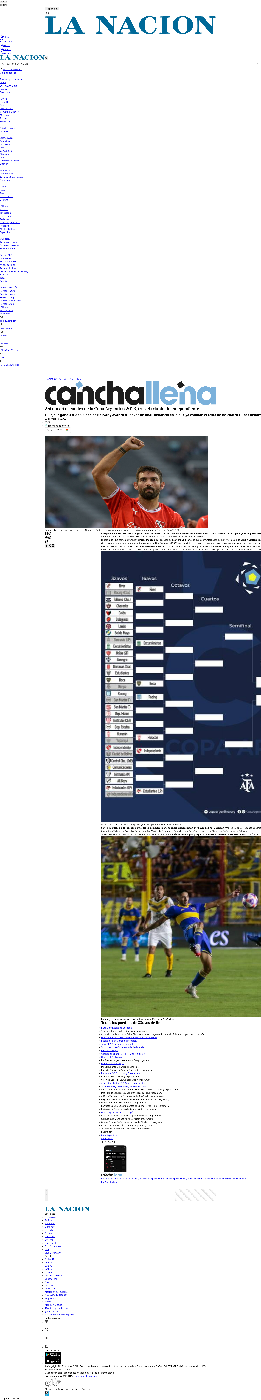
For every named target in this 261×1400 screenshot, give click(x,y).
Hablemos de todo (9, 160)
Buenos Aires (6, 137)
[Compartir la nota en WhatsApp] (49, 537)
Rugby (3, 189)
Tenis (2, 193)
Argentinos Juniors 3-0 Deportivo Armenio (122, 1083)
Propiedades (6, 108)
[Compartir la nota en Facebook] (46, 546)
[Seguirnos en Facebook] (46, 1321)
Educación (5, 144)
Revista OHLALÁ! (8, 287)
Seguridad (5, 141)
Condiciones (80, 1375)
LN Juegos (5, 206)
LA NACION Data (8, 85)
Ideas (3, 277)
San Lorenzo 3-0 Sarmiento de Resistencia (122, 1047)
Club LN (7, 49)
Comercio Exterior (9, 111)
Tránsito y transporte (11, 79)
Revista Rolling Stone (10, 300)
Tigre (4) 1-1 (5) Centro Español (117, 1044)
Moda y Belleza (7, 229)
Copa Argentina (109, 1135)
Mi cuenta (8, 53)
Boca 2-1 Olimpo (109, 1050)
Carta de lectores (9, 268)
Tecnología (5, 212)
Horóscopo (6, 215)
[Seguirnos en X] (46, 1330)
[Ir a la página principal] (130, 33)
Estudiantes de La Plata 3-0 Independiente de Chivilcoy (129, 1037)
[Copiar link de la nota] (46, 542)
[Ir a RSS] (46, 1347)
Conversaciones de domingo (14, 271)
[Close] (46, 1191)
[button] (130, 211)
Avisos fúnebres (8, 261)
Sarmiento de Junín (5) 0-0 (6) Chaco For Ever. (124, 1086)
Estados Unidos (8, 128)
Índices (3, 118)
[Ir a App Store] (53, 1362)
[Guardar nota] (46, 533)
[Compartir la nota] (46, 537)
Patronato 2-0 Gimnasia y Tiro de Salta (120, 1073)
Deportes (63, 379)
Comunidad (6, 150)
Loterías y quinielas (10, 222)
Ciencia (3, 157)
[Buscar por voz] (257, 63)
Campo (3, 105)
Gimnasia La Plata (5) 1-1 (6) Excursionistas (123, 1053)
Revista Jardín (7, 303)
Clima (3, 82)
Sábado (4, 274)
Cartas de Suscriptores (11, 176)
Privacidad (91, 1375)
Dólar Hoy (5, 102)
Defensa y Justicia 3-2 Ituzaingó (117, 1112)
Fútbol (3, 186)
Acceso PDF (6, 255)
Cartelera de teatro (10, 245)
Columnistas (6, 173)
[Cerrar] (46, 58)
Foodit (6, 45)
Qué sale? (5, 238)
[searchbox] (129, 63)
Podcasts (4, 225)
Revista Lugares (8, 294)
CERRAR (3, 2)
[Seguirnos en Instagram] (46, 1338)
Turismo (4, 209)
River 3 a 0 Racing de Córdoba (116, 1027)
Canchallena (6, 196)
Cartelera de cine (8, 242)
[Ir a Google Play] (53, 1356)
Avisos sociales (7, 264)
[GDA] (53, 1385)
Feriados (4, 219)
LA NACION (51, 379)
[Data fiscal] (47, 1395)
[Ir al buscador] (47, 13)
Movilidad (5, 115)
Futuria (3, 98)
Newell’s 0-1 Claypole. (112, 1057)
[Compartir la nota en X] (49, 546)
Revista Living (7, 297)
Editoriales (5, 170)
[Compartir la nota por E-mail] (53, 546)
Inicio (6, 37)
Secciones (8, 41)
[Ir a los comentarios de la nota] (49, 533)
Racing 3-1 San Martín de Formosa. (119, 1040)
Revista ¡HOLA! (7, 290)
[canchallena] (130, 404)
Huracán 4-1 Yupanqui (112, 1063)
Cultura (4, 147)
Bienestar (5, 154)
